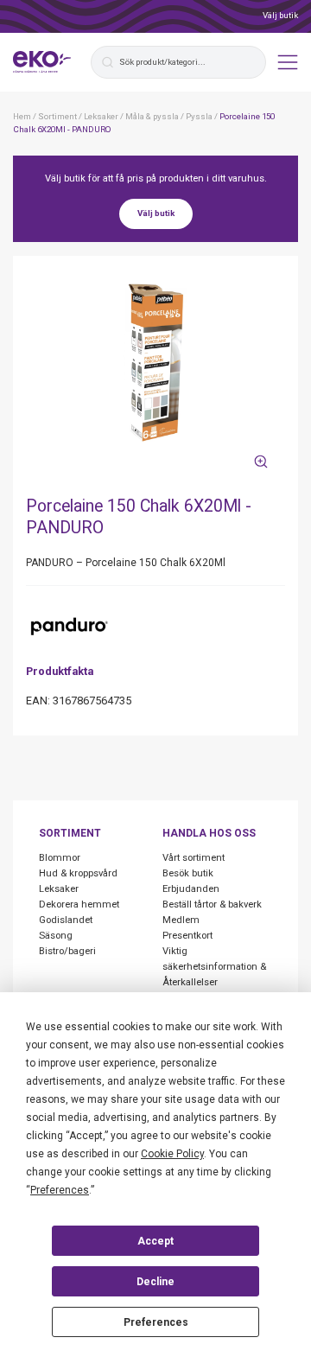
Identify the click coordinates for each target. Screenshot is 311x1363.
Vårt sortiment (193, 857)
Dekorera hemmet (79, 904)
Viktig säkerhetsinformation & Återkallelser (214, 967)
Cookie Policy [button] (172, 1154)
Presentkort (187, 935)
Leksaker (59, 889)
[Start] (42, 62)
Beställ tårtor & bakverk (212, 904)
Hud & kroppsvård (78, 873)
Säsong (56, 935)
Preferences (156, 1322)
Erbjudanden (190, 889)
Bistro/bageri (67, 951)
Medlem (181, 920)
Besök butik (187, 873)
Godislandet (65, 920)
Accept (155, 1241)
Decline (155, 1282)
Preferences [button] (59, 1190)
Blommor (59, 857)
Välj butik (280, 15)
